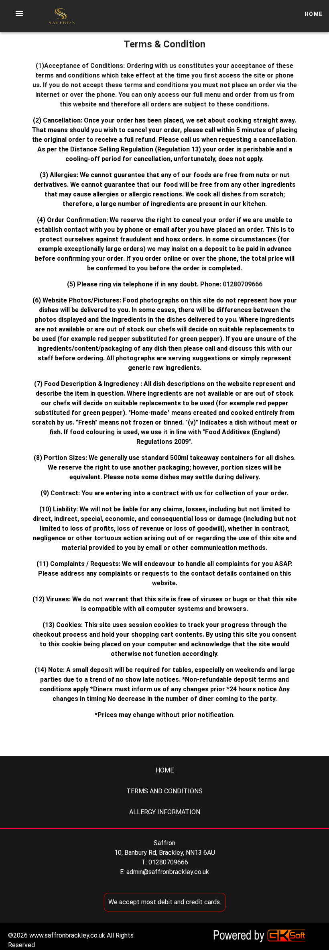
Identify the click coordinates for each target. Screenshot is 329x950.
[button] (19, 13)
